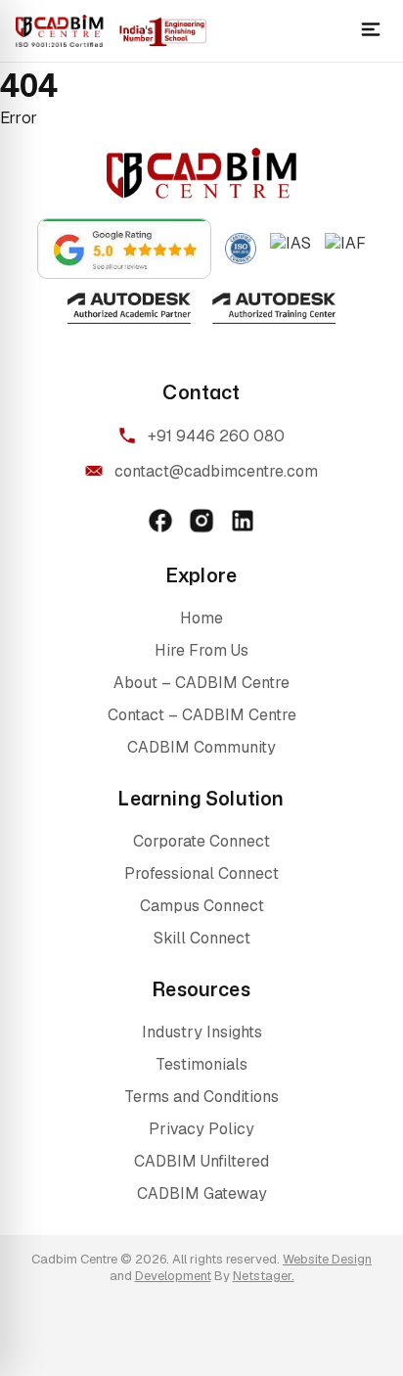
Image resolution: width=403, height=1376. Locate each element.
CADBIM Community (201, 747)
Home (201, 618)
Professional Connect (201, 873)
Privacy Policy (201, 1129)
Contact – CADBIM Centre (202, 715)
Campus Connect (202, 905)
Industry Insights (202, 1032)
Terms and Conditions (201, 1096)
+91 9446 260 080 (216, 436)
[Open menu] (370, 31)
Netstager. (263, 1275)
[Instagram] (201, 520)
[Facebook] (160, 520)
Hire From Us (201, 650)
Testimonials (201, 1064)
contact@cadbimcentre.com (216, 471)
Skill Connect (202, 938)
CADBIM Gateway (202, 1193)
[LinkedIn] (242, 520)
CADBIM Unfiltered (201, 1161)
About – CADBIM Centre (201, 682)
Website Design (327, 1259)
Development (173, 1275)
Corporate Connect (201, 841)
